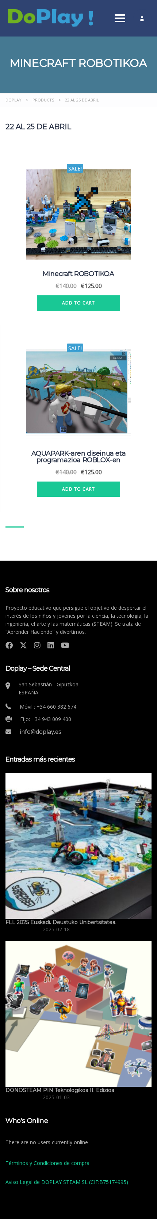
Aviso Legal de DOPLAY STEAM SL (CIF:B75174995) (66, 1181)
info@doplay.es (40, 732)
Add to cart (78, 303)
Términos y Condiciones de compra (47, 1162)
